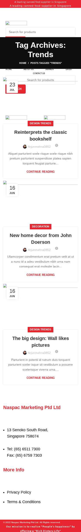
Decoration (40, 226)
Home (22, 63)
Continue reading (41, 171)
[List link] (40, 434)
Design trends (40, 123)
